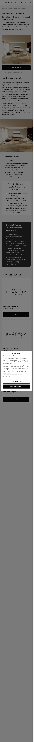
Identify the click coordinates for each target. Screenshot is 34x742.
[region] (16, 371)
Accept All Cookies (16, 386)
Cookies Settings (16, 381)
